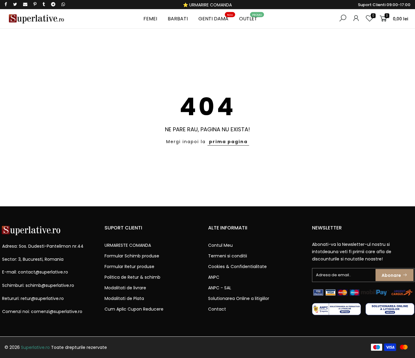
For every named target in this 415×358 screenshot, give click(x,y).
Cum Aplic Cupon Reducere (134, 309)
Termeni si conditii (227, 256)
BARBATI (178, 18)
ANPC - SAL (219, 288)
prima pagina (228, 142)
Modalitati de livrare (125, 288)
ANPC (213, 277)
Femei (150, 18)
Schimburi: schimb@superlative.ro (38, 285)
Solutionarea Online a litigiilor (238, 298)
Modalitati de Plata (124, 298)
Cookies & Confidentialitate (237, 266)
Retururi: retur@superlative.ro (33, 298)
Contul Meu (220, 245)
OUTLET (250, 17)
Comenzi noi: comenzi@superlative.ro (42, 311)
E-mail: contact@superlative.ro (35, 272)
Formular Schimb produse (132, 256)
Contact (217, 309)
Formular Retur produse (129, 266)
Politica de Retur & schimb (132, 277)
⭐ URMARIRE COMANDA (207, 5)
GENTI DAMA (215, 17)
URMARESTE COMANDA (128, 245)
